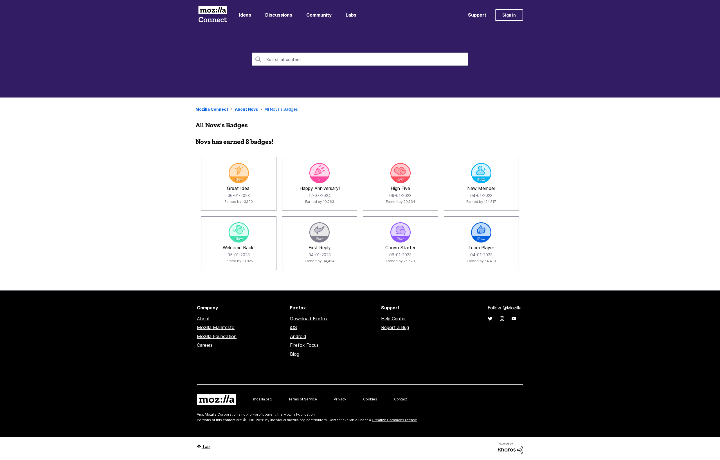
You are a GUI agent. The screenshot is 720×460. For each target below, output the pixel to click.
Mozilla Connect (212, 15)
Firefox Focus (304, 345)
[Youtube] (513, 318)
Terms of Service (303, 399)
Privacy (340, 399)
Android (298, 336)
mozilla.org (262, 399)
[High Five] (400, 173)
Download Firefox (309, 318)
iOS (293, 327)
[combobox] (360, 59)
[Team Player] (481, 232)
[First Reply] (319, 232)
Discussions (278, 15)
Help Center (393, 318)
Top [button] (206, 446)
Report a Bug (395, 327)
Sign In (509, 15)
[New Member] (481, 173)
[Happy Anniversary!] (319, 173)
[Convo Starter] (400, 232)
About (203, 318)
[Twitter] (490, 318)
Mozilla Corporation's (222, 414)
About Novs (246, 109)
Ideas (245, 15)
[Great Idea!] (239, 173)
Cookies (370, 399)
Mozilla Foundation (217, 336)
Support (477, 15)
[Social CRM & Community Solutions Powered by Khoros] (510, 448)
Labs (351, 15)
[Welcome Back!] (239, 232)
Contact (400, 399)
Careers (205, 345)
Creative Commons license (394, 420)
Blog (294, 354)
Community (319, 15)
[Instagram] (502, 318)
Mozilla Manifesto (216, 327)
